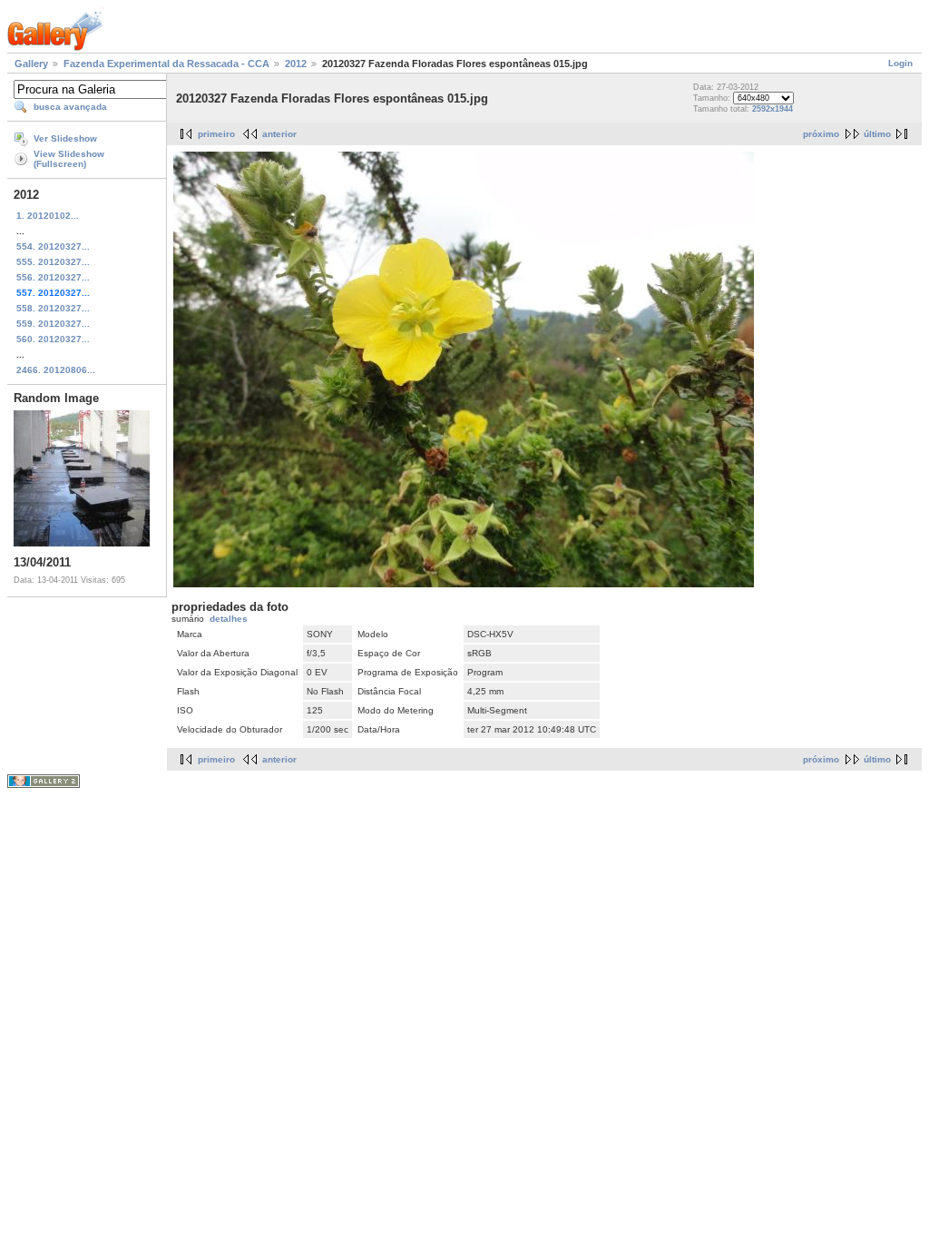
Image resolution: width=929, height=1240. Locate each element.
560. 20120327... (53, 339)
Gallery (31, 63)
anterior (279, 134)
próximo (821, 134)
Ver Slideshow (65, 138)
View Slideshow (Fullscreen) (69, 159)
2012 (296, 63)
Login (900, 63)
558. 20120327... (53, 308)
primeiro (216, 134)
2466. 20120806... (55, 370)
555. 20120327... (53, 262)
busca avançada (70, 107)
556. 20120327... (53, 277)
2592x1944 (772, 108)
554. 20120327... (53, 246)
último (877, 134)
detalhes (229, 619)
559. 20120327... (53, 324)
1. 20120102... (47, 216)
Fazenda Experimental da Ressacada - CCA (166, 63)
